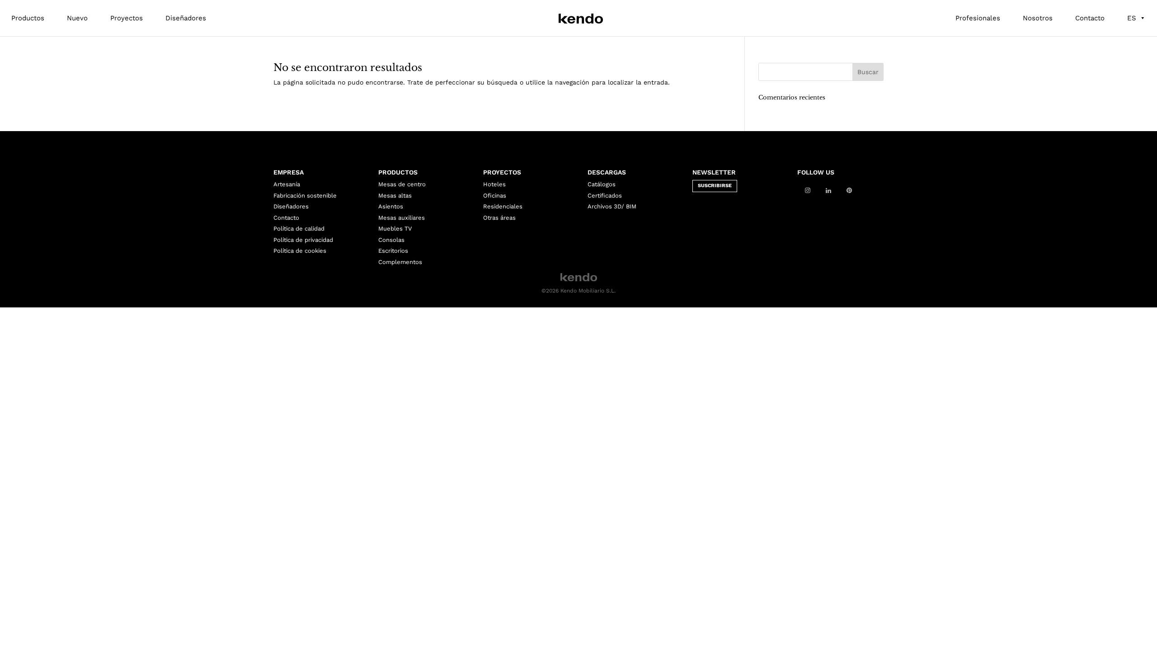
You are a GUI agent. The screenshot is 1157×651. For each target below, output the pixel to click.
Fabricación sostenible (305, 195)
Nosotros (1038, 18)
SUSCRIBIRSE (715, 186)
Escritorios (393, 250)
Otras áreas (499, 217)
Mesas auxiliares (401, 217)
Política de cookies (299, 250)
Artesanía (286, 184)
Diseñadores (185, 18)
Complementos (400, 262)
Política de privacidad (303, 239)
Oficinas (494, 195)
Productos (27, 18)
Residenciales (502, 206)
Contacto (1090, 18)
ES (1131, 18)
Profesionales (977, 18)
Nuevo (77, 18)
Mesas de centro (402, 184)
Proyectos (126, 18)
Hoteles (494, 184)
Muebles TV (395, 228)
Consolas (391, 239)
